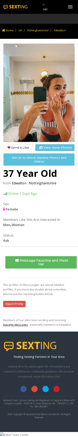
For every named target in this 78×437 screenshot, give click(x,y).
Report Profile (14, 303)
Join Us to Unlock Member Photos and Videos (39, 159)
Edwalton (60, 30)
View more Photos (57, 147)
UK (20, 30)
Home (9, 30)
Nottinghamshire (38, 30)
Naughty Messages (15, 325)
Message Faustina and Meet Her (43, 262)
